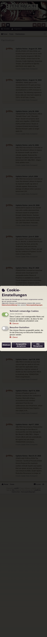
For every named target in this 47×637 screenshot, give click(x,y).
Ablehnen (6, 345)
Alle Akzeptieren (38, 345)
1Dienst (14, 337)
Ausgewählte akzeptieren (21, 345)
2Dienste (15, 324)
